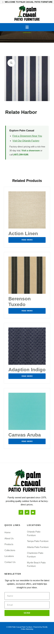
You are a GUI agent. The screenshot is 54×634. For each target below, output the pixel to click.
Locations (9, 556)
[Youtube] (33, 512)
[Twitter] (27, 512)
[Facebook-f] (21, 512)
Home (7, 532)
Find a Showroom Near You (27, 136)
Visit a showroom (30, 150)
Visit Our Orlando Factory (25, 140)
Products (8, 544)
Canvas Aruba (24, 435)
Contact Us (10, 562)
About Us (9, 538)
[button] (27, 27)
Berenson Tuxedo (19, 301)
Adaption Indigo (27, 369)
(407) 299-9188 (20, 154)
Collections (9, 550)
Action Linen (23, 233)
